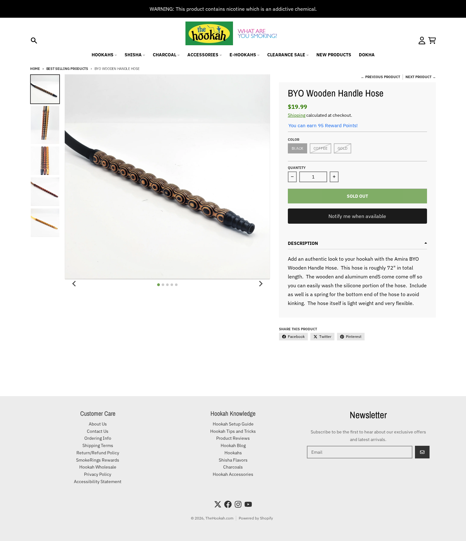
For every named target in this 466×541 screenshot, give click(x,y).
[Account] (422, 40)
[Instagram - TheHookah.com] (238, 504)
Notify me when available (357, 216)
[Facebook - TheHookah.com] (228, 504)
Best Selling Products (67, 68)
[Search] (34, 40)
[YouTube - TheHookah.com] (248, 504)
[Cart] (432, 40)
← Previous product (380, 77)
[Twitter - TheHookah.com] (218, 504)
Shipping (296, 115)
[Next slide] (260, 283)
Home (35, 68)
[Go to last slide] (74, 283)
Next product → (420, 77)
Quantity (297, 167)
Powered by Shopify (256, 518)
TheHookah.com (219, 518)
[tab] (158, 284)
